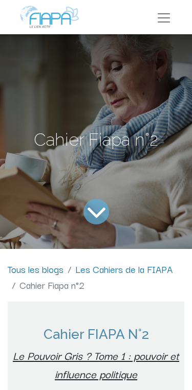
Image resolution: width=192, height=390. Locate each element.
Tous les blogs (35, 269)
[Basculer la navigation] (164, 17)
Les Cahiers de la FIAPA (124, 269)
